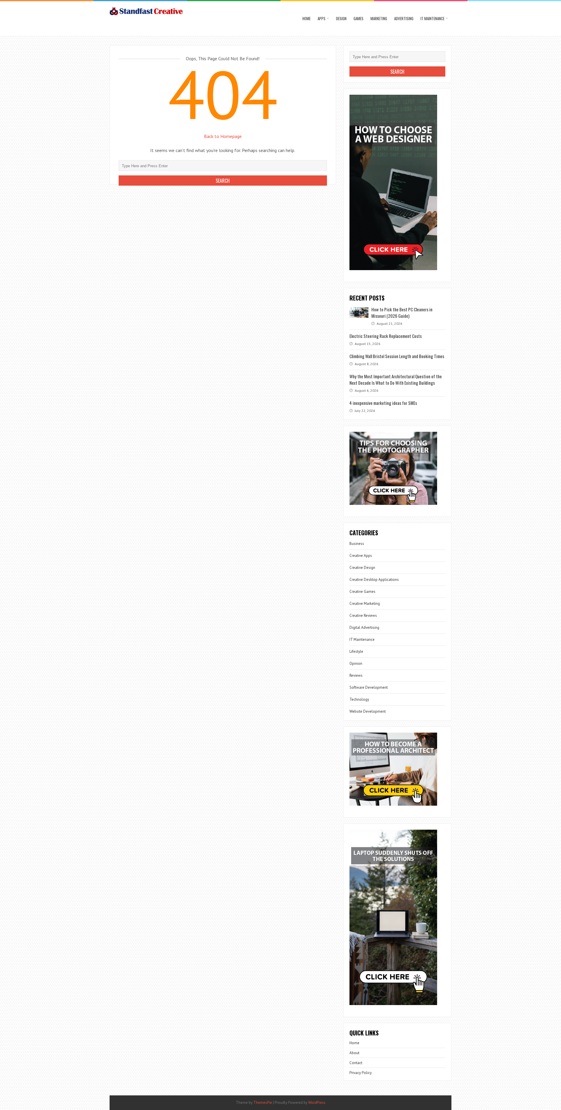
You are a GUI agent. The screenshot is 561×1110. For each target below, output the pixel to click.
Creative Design (362, 567)
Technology (359, 699)
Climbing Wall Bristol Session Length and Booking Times (396, 356)
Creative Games (362, 591)
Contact (355, 1062)
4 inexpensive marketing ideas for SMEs (383, 403)
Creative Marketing (364, 603)
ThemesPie (262, 1102)
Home (306, 18)
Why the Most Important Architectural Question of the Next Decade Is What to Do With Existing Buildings (395, 379)
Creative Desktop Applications (374, 579)
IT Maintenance (432, 18)
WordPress (316, 1102)
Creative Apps (360, 555)
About (354, 1052)
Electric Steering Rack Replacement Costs (385, 336)
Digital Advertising (364, 627)
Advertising (403, 18)
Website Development (367, 711)
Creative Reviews (363, 615)
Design (341, 18)
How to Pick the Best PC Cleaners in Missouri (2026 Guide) (401, 312)
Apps (321, 18)
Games (358, 18)
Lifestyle (356, 651)
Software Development (368, 687)
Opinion (355, 663)
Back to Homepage (223, 136)
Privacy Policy (360, 1072)
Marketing (378, 18)
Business (356, 543)
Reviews (356, 675)
